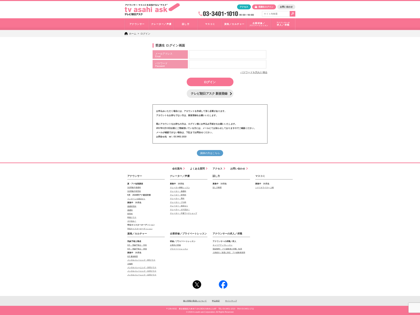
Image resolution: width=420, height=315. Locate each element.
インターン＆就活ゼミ (136, 199)
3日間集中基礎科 (134, 187)
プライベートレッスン (179, 249)
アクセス (244, 7)
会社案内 (177, 168)
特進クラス (131, 217)
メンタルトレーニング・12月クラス (141, 275)
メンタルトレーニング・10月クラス (141, 267)
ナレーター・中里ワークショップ (183, 213)
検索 (292, 14)
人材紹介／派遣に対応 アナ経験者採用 (229, 252)
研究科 (130, 214)
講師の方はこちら (210, 153)
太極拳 (130, 264)
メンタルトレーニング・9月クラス (141, 260)
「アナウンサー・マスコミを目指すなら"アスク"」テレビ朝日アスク (152, 9)
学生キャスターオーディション (140, 229)
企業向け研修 (175, 245)
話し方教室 (217, 187)
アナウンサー (134, 175)
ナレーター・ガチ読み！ (180, 209)
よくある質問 (197, 168)
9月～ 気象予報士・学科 (137, 245)
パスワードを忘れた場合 (253, 72)
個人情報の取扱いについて (195, 301)
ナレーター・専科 (177, 198)
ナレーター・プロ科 (178, 202)
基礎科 (130, 210)
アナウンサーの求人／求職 (227, 233)
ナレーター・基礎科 (178, 191)
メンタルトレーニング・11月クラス (141, 271)
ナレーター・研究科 (178, 195)
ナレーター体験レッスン (180, 187)
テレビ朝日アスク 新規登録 (209, 93)
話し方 (216, 175)
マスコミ (260, 175)
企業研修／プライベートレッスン (188, 233)
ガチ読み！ (131, 221)
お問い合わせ (286, 7)
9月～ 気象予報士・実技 (137, 249)
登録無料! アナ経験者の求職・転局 (227, 249)
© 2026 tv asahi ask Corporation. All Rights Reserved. (210, 312)
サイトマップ (231, 301)
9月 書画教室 (132, 256)
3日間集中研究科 (134, 191)
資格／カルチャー (137, 233)
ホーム (132, 33)
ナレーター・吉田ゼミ (179, 206)
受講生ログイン (265, 7)
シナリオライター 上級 (264, 187)
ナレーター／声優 (180, 175)
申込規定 (216, 301)
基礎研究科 (131, 206)
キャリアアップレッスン (222, 245)
